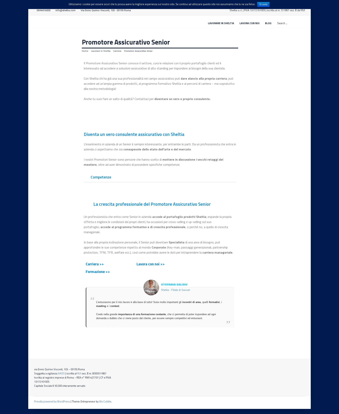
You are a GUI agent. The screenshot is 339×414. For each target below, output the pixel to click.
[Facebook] (298, 401)
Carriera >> (95, 264)
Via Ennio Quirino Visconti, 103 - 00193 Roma (106, 10)
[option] (160, 303)
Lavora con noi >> (151, 264)
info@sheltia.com (66, 10)
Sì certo (263, 4)
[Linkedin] (304, 401)
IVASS (61, 373)
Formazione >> (98, 271)
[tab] (160, 177)
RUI (79, 373)
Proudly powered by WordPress (52, 401)
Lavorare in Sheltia (221, 23)
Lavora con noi (250, 23)
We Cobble (105, 401)
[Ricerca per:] (291, 23)
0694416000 (43, 10)
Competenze (101, 177)
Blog (268, 23)
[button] (160, 110)
